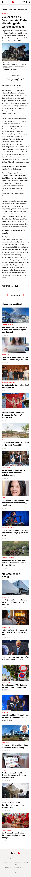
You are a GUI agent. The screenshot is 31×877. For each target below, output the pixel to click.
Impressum (17, 862)
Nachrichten (12, 9)
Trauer (14, 858)
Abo (3, 858)
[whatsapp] (13, 80)
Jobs (19, 858)
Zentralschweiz (22, 9)
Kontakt (5, 862)
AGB (15, 865)
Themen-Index (8, 867)
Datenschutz (25, 862)
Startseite (4, 9)
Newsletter (26, 858)
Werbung (8, 858)
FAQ (15, 860)
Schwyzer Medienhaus (20, 867)
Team (10, 862)
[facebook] (18, 80)
